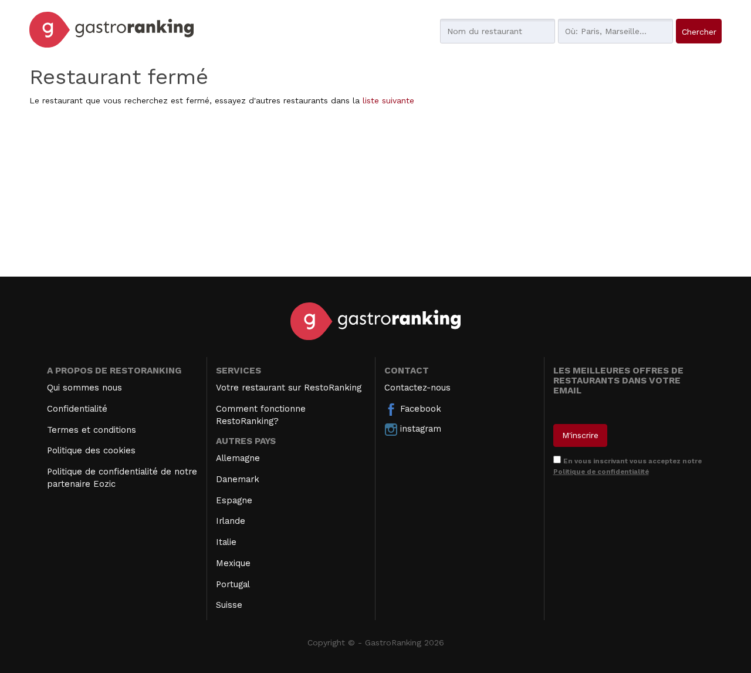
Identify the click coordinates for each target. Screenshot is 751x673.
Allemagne (238, 458)
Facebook (419, 408)
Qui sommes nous (84, 387)
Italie (226, 542)
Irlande (230, 521)
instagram (419, 428)
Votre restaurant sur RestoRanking (288, 387)
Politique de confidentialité (601, 471)
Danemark (237, 479)
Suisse (229, 605)
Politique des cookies (91, 450)
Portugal (233, 584)
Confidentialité (77, 408)
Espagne (234, 500)
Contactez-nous (417, 387)
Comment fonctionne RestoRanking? (261, 414)
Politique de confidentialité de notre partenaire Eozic (122, 477)
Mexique (233, 563)
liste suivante (388, 100)
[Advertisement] (375, 194)
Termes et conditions (91, 430)
